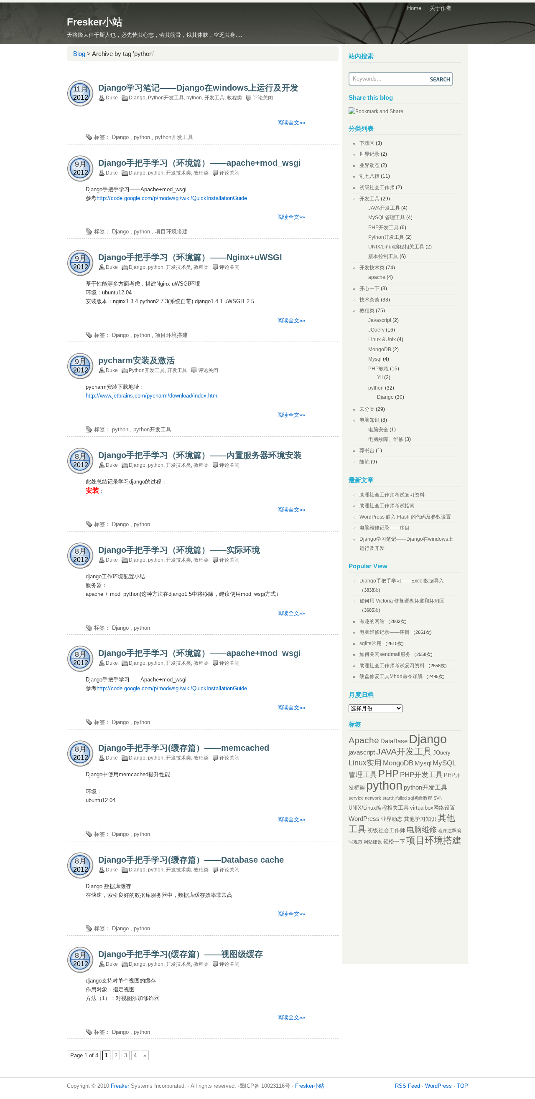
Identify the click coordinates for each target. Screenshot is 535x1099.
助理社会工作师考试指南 (387, 506)
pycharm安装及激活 (136, 360)
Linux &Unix (382, 339)
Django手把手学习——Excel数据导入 (401, 581)
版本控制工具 (383, 256)
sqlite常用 (370, 643)
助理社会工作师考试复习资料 (392, 495)
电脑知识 (369, 420)
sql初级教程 (420, 797)
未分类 (366, 409)
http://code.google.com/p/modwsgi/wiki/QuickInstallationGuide (172, 198)
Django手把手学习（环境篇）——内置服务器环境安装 (200, 455)
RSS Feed (407, 1086)
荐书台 (366, 450)
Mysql (375, 359)
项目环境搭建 (171, 231)
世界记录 (369, 154)
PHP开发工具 (383, 227)
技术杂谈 (369, 300)
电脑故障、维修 (385, 439)
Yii (380, 377)
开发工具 (214, 98)
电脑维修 (422, 830)
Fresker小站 (94, 22)
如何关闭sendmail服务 (384, 654)
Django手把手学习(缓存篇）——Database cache (191, 859)
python (194, 98)
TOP (462, 1086)
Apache (364, 740)
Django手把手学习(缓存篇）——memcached (183, 747)
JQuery (376, 330)
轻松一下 (394, 841)
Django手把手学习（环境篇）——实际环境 (179, 550)
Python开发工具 (166, 98)
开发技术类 (178, 173)
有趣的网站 (372, 621)
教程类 (234, 98)
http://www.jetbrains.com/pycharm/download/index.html (152, 395)
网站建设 (373, 841)
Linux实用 (365, 763)
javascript (362, 752)
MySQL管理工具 (386, 217)
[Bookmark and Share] (376, 111)
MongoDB (379, 349)
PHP (388, 773)
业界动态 (369, 165)
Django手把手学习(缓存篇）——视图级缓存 (180, 954)
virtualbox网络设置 (432, 808)
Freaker (120, 1086)
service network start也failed (378, 797)
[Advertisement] (164, 72)
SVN (438, 797)
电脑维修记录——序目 (384, 528)
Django (137, 98)
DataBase (394, 740)
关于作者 (440, 8)
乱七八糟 (369, 176)
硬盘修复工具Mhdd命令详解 (391, 676)
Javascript (379, 320)
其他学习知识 (420, 819)
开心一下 (369, 288)
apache (376, 277)
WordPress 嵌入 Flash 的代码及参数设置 (405, 517)
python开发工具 (174, 137)
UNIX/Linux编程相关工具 (396, 247)
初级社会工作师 (377, 187)
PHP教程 (378, 369)
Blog (79, 53)
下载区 (366, 143)
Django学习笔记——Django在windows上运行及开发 (198, 87)
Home (414, 8)
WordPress (364, 818)
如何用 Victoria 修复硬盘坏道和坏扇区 (401, 601)
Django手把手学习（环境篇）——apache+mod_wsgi (199, 162)
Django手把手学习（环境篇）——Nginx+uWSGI (190, 257)
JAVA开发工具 (384, 208)
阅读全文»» (291, 122)
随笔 (364, 462)
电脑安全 (378, 430)
